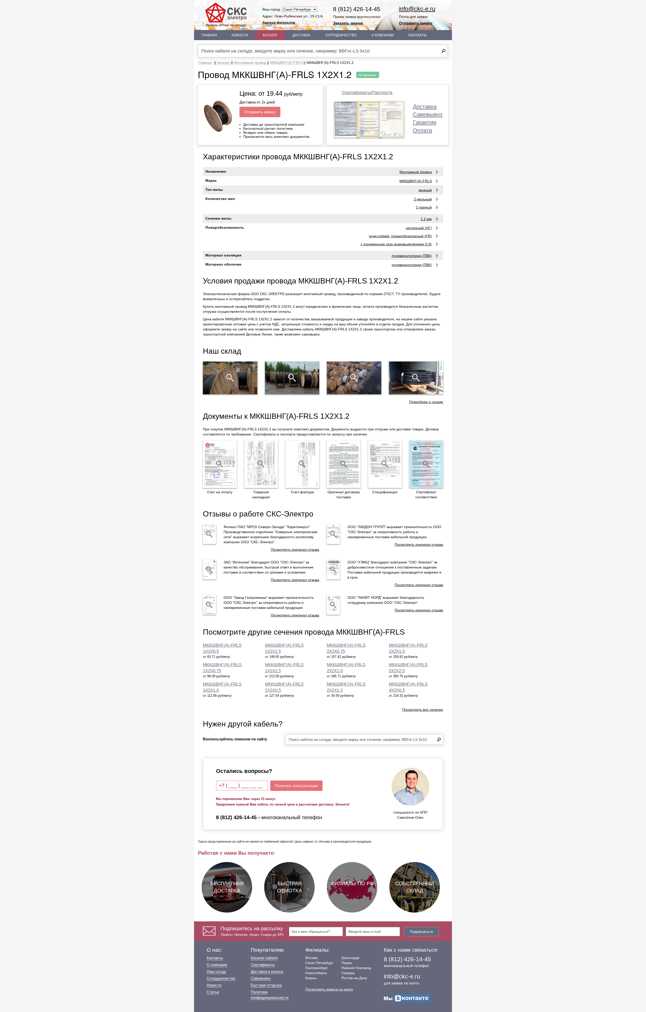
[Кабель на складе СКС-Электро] (292, 377)
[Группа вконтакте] (407, 998)
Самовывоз (427, 114)
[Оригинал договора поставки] (344, 464)
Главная (209, 35)
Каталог (270, 35)
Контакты (418, 35)
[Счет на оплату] (220, 464)
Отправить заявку (415, 23)
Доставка (301, 35)
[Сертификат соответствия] (426, 464)
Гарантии (424, 122)
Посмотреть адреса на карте (329, 989)
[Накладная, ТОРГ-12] (261, 464)
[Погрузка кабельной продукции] (416, 377)
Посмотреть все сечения (422, 710)
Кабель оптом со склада (226, 25)
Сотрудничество (341, 35)
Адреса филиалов (278, 22)
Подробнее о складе (426, 402)
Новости (240, 35)
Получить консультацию (296, 786)
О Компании (382, 35)
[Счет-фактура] (302, 464)
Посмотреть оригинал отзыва (295, 550)
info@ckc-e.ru (417, 9)
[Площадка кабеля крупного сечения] (354, 377)
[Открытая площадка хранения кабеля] (230, 377)
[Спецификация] (385, 464)
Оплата (422, 130)
